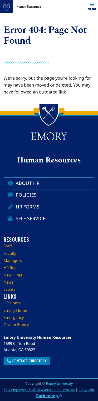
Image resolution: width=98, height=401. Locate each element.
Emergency (14, 318)
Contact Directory (29, 360)
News (9, 282)
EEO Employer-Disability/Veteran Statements (39, 389)
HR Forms (26, 206)
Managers (13, 261)
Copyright (86, 389)
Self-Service (29, 218)
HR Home (12, 303)
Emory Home (15, 310)
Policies (24, 195)
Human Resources (29, 6)
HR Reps (11, 268)
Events (9, 289)
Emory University (59, 383)
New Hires (13, 275)
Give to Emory (16, 325)
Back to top (47, 396)
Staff (8, 246)
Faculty (10, 253)
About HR (26, 183)
